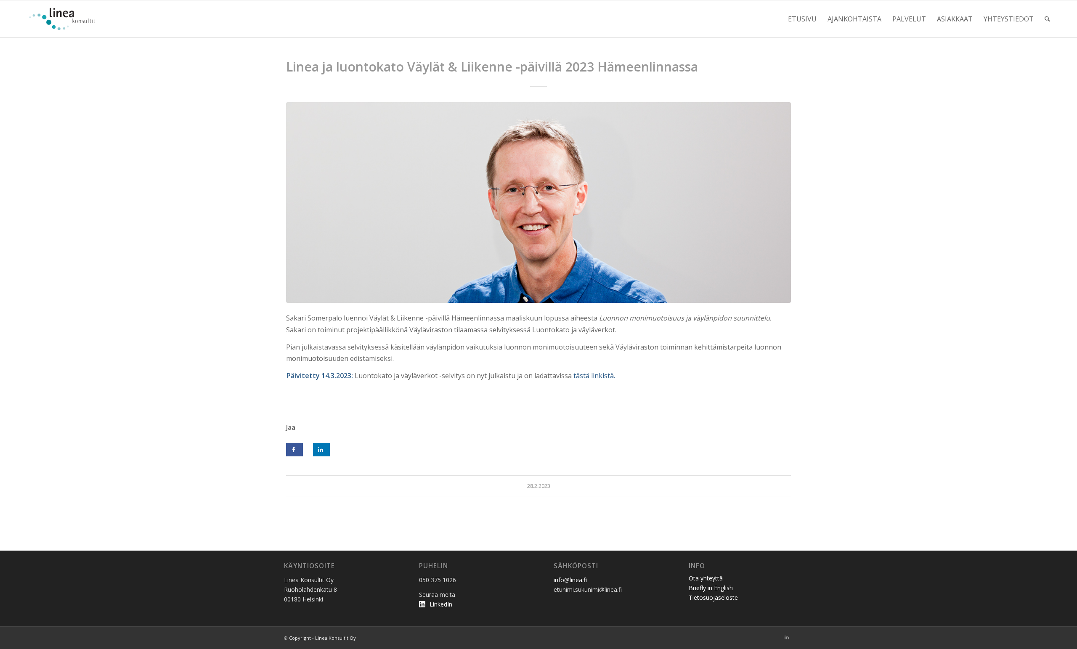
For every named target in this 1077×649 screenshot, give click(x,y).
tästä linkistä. (594, 375)
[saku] (538, 202)
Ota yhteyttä (706, 578)
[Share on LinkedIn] (321, 449)
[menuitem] (802, 18)
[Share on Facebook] (294, 449)
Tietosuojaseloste (713, 597)
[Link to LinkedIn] (786, 637)
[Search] (1047, 18)
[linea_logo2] (64, 18)
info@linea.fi (570, 580)
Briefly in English (711, 588)
